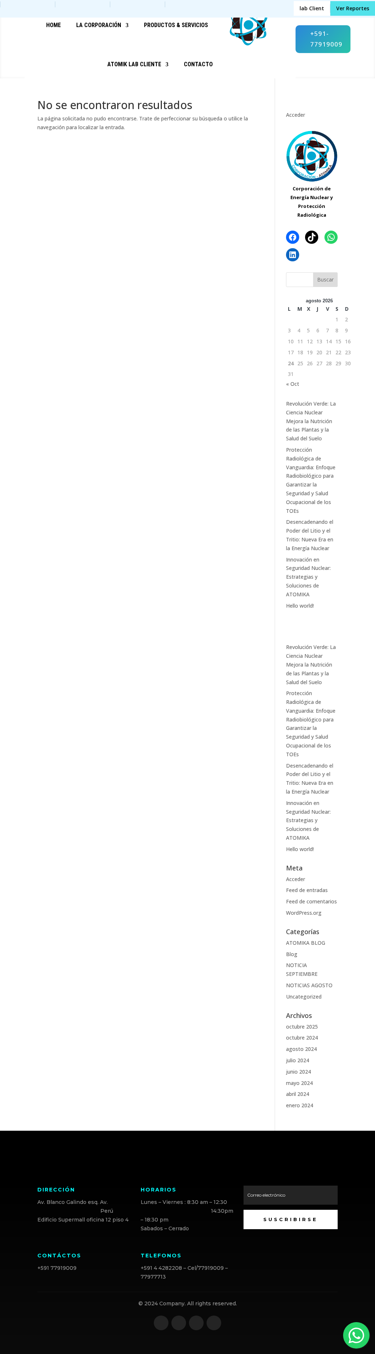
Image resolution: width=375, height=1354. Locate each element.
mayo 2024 (299, 1082)
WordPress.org (304, 912)
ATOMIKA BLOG (305, 942)
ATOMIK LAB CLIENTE (134, 64)
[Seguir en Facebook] (161, 1323)
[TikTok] (311, 237)
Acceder (295, 114)
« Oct (292, 383)
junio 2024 (298, 1071)
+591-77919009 (326, 38)
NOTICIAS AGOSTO (309, 985)
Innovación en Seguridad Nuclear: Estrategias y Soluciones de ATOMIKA (308, 577)
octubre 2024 (302, 1037)
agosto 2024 (301, 1048)
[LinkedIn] (292, 254)
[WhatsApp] (331, 237)
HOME (53, 25)
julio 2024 (297, 1060)
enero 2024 (299, 1105)
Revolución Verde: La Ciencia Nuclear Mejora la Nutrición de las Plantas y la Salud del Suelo (311, 421)
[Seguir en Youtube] (214, 1323)
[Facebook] (292, 237)
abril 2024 (297, 1093)
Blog (291, 954)
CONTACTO (198, 64)
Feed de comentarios (311, 901)
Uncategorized (304, 996)
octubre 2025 (302, 1026)
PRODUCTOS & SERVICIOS (176, 25)
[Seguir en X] (178, 1323)
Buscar (325, 279)
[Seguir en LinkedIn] (196, 1323)
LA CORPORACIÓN (98, 25)
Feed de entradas (307, 890)
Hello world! (300, 605)
